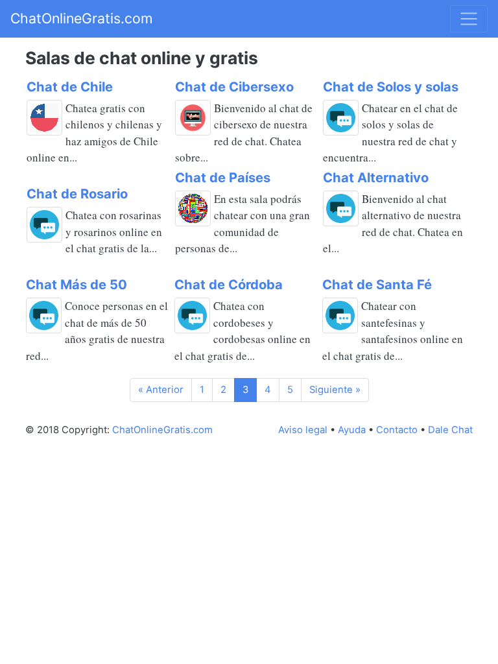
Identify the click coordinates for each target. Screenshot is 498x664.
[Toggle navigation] (469, 18)
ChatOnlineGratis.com (81, 18)
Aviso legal (302, 430)
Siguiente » (335, 390)
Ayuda (352, 430)
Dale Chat (450, 430)
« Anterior (161, 390)
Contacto (397, 430)
